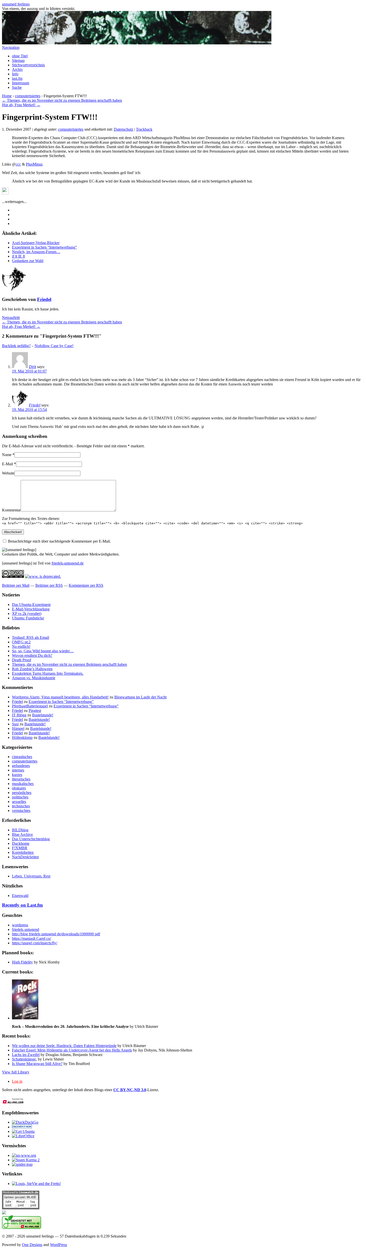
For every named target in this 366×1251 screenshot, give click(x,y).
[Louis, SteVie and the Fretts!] (36, 1183)
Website (8, 473)
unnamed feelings (16, 4)
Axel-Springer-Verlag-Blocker (36, 243)
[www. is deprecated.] (24, 1155)
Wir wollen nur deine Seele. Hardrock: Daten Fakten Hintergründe (64, 1046)
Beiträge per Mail (15, 585)
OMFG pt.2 (21, 642)
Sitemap (18, 60)
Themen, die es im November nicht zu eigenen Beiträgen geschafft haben (69, 664)
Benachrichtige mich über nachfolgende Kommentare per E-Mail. (59, 541)
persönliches (21, 792)
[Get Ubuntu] (23, 1131)
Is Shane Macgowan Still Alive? (37, 1063)
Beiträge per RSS (49, 585)
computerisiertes (27, 96)
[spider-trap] (22, 1164)
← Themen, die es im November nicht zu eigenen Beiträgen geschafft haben (62, 100)
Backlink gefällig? (16, 346)
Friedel (44, 299)
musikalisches (23, 783)
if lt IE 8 (18, 256)
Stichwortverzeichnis (28, 65)
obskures (19, 788)
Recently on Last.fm (22, 905)
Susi (15, 724)
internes (18, 770)
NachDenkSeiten (25, 857)
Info (15, 74)
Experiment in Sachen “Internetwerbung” (44, 247)
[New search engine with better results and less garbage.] (25, 1122)
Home (7, 96)
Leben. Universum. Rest (31, 876)
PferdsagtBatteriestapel (30, 706)
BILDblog (20, 830)
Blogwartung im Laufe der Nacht (140, 697)
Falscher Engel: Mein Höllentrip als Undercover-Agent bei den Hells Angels (72, 1050)
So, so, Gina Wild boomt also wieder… (43, 651)
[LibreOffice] (23, 1136)
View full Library (15, 1072)
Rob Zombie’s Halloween (32, 669)
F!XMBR (19, 848)
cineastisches (22, 757)
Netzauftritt (11, 317)
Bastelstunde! (42, 715)
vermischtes (21, 810)
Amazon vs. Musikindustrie (33, 678)
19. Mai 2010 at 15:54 (29, 409)
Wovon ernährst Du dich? (32, 655)
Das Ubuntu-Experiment (31, 604)
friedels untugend (25, 929)
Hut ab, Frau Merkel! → (21, 105)
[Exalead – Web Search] (22, 1127)
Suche (17, 87)
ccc (18, 164)
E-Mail (7, 464)
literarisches (21, 779)
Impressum (20, 83)
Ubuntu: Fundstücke (28, 618)
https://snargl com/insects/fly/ (34, 943)
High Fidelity (22, 962)
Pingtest (35, 710)
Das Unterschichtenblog (31, 839)
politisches (20, 797)
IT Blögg (19, 715)
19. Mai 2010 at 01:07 (29, 371)
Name (6, 455)
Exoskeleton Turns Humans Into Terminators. (47, 673)
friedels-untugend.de (68, 563)
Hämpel (18, 728)
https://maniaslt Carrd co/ (31, 938)
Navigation (10, 47)
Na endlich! (21, 646)
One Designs (32, 1245)
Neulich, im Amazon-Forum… (36, 252)
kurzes (17, 774)
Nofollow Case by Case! (54, 346)
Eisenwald (20, 895)
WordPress (58, 1245)
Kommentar (11, 510)
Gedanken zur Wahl (27, 261)
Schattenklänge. (24, 1059)
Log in (17, 1081)
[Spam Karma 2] (26, 1160)
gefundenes (21, 766)
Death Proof (21, 660)
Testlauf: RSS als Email (30, 637)
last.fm (17, 78)
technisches (21, 806)
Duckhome (20, 843)
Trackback (144, 129)
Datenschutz (123, 129)
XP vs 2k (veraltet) (26, 613)
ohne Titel (20, 56)
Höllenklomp (22, 737)
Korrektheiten (23, 852)
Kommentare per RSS (86, 585)
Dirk (32, 367)
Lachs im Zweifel (26, 1055)
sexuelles (19, 801)
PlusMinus (34, 164)
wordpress (20, 925)
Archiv (17, 69)
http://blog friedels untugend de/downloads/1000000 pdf (56, 934)
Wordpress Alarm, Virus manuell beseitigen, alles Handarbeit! (60, 697)
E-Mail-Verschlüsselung (31, 609)
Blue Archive (22, 834)
